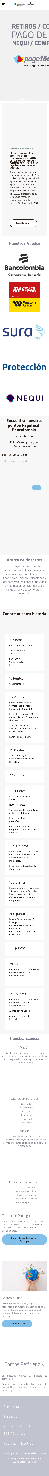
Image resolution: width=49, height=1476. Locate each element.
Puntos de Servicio (18, 1426)
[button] (1, 55)
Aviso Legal (19, 1461)
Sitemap (12, 1458)
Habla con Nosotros (18, 1443)
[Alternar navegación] (44, 4)
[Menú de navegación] (3, 4)
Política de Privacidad (30, 1458)
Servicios (10, 1417)
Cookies (32, 1461)
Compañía (11, 1407)
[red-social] (18, 1468)
